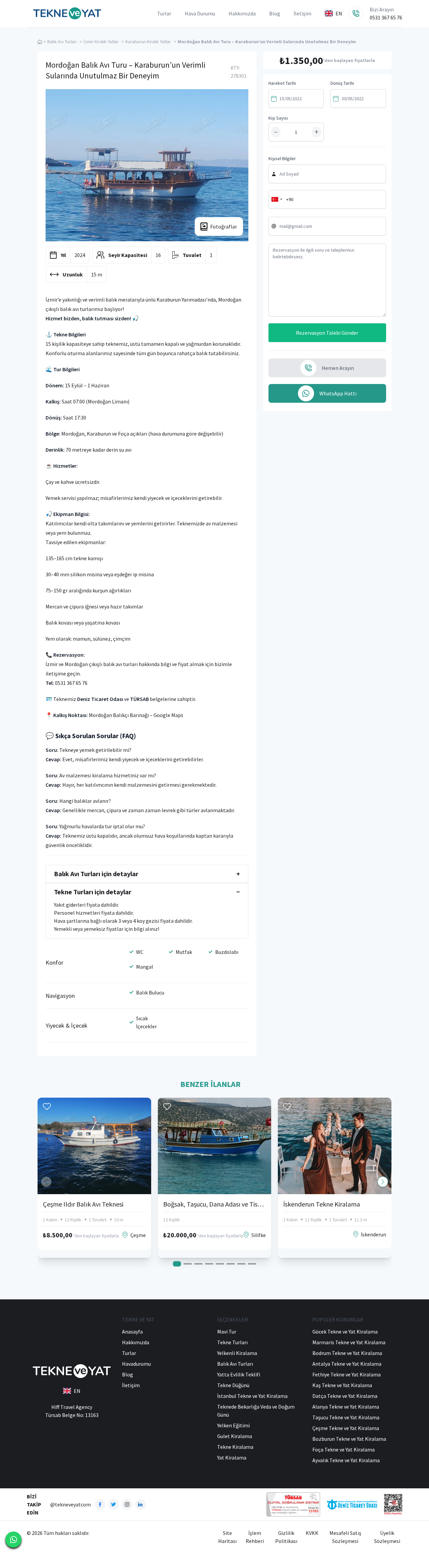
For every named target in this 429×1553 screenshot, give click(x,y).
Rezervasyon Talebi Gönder (327, 332)
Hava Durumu (200, 13)
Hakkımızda (242, 13)
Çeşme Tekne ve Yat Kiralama (345, 1428)
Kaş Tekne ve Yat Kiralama (342, 1385)
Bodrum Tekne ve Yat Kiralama (347, 1353)
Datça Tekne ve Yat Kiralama (344, 1396)
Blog (274, 13)
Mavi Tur (226, 1331)
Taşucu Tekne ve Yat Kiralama (345, 1417)
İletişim (302, 13)
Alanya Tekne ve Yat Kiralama (345, 1406)
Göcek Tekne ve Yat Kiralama (345, 1331)
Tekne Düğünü (233, 1385)
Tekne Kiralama (235, 1446)
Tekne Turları (232, 1342)
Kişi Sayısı (278, 118)
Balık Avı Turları (62, 42)
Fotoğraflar (223, 226)
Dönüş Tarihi (342, 83)
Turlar (164, 13)
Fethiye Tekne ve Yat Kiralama (346, 1374)
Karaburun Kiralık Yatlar (148, 42)
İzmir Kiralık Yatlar (101, 42)
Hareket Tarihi (282, 83)
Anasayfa (132, 1331)
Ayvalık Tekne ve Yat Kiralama (346, 1460)
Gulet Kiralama (234, 1436)
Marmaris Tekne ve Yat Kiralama (348, 1342)
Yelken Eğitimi (233, 1425)
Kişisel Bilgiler (282, 158)
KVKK (312, 1533)
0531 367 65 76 (386, 17)
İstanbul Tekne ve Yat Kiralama (252, 1396)
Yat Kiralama (231, 1457)
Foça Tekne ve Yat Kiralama (343, 1449)
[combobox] (276, 199)
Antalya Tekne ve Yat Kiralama (346, 1363)
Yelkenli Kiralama (237, 1353)
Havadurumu (136, 1363)
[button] (382, 1181)
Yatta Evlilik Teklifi (238, 1374)
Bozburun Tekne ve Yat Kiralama (349, 1438)
